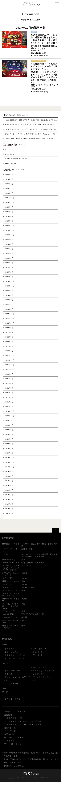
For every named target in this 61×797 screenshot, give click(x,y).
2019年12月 (9, 457)
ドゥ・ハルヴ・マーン (14, 658)
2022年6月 (9, 332)
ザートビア (9, 649)
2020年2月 (9, 448)
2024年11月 (9, 230)
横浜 (38, 544)
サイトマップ (10, 731)
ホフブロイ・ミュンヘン (15, 655)
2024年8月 (9, 244)
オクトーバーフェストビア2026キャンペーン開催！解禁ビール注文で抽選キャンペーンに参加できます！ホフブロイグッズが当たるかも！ (31, 124)
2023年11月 (9, 286)
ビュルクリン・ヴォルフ (43, 671)
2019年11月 (9, 462)
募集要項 (10, 741)
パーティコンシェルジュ (14, 712)
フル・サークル (39, 649)
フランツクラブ (9, 587)
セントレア (26, 566)
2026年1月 (9, 193)
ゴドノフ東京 (8, 578)
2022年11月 (9, 318)
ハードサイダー (5, 692)
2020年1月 (9, 453)
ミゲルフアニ (8, 554)
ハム (7, 667)
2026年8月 (9, 174)
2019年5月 (9, 490)
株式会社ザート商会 (15, 718)
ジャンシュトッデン (41, 677)
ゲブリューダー (11, 684)
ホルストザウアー (12, 671)
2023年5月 (9, 300)
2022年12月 (9, 314)
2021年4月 (9, 392)
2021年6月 (9, 383)
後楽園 (45, 554)
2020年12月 (9, 411)
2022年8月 (9, 328)
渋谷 (31, 549)
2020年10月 (9, 420)
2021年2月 (9, 402)
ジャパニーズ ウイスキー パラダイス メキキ (10, 606)
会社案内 (8, 715)
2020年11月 (9, 416)
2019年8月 (9, 476)
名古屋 (51, 544)
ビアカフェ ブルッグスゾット (10, 574)
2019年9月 (9, 471)
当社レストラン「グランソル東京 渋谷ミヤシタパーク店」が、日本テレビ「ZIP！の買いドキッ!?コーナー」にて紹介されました (31, 134)
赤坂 (23, 611)
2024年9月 (9, 239)
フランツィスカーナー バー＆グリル (11, 594)
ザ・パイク (38, 655)
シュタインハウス (10, 590)
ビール (5, 645)
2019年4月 (9, 495)
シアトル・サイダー (13, 699)
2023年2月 (9, 309)
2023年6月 (9, 295)
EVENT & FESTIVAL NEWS (16, 159)
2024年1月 (9, 276)
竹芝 (37, 563)
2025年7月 (9, 212)
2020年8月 (9, 430)
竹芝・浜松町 (27, 563)
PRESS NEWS (10, 163)
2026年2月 (9, 188)
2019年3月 (9, 499)
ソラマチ (25, 544)
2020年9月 (9, 425)
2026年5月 (9, 179)
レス (35, 680)
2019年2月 (9, 504)
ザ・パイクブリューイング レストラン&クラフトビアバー (11, 568)
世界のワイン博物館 (11, 581)
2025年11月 (9, 202)
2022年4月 (9, 341)
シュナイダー (39, 674)
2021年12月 (9, 355)
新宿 (52, 554)
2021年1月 (9, 406)
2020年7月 (9, 434)
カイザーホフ (8, 584)
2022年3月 (9, 346)
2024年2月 (9, 272)
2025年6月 (9, 216)
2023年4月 (9, 304)
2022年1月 (9, 351)
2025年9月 (9, 207)
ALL (6, 149)
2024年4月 (9, 263)
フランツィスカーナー (14, 652)
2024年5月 (9, 258)
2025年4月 (9, 221)
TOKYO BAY (27, 614)
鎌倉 (23, 626)
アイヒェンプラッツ (11, 611)
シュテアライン (39, 667)
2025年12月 (9, 198)
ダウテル (8, 674)
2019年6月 (9, 485)
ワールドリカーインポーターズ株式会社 (24, 721)
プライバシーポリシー (13, 744)
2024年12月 (9, 225)
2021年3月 (9, 397)
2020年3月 (9, 444)
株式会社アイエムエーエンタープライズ (24, 725)
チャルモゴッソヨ (10, 617)
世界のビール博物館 (11, 544)
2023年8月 (9, 290)
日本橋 (24, 573)
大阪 (33, 544)
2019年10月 (9, 467)
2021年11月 (9, 360)
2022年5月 (9, 337)
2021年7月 (9, 379)
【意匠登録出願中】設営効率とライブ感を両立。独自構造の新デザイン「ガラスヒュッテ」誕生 (31, 120)
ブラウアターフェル (11, 563)
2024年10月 (9, 235)
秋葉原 (24, 549)
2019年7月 (9, 481)
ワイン (5, 663)
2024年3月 (9, 267)
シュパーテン (39, 652)
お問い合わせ (10, 734)
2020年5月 (9, 439)
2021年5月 (9, 388)
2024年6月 (9, 253)
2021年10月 (9, 365)
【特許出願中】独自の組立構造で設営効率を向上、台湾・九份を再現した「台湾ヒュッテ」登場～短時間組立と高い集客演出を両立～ (31, 138)
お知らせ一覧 (10, 728)
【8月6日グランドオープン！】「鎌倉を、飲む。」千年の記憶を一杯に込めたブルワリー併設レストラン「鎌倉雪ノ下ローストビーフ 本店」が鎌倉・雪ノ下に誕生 (31, 129)
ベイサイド (26, 554)
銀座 (23, 590)
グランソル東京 (9, 560)
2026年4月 (9, 184)
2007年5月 (9, 513)
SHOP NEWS (10, 154)
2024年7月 (9, 249)
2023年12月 (9, 281)
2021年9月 (9, 369)
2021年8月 (9, 374)
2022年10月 (9, 323)
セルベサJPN (8, 614)
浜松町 (32, 587)
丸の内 (24, 578)
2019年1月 (9, 508)
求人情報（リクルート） (14, 738)
